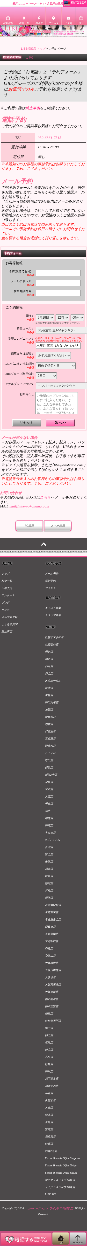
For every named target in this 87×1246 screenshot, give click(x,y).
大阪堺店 (50, 977)
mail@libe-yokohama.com (29, 506)
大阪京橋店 (51, 991)
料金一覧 (6, 580)
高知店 (49, 1071)
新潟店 (49, 847)
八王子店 (50, 753)
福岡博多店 (51, 1078)
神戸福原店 (51, 999)
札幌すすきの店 (54, 637)
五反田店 (50, 738)
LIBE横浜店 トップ (33, 48)
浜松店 (49, 890)
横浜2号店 (51, 774)
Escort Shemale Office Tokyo (61, 1165)
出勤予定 (6, 588)
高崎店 (49, 825)
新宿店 (49, 687)
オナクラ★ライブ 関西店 (60, 1187)
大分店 (49, 1107)
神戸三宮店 (51, 1006)
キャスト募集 (53, 607)
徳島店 (49, 1064)
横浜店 (49, 767)
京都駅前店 (51, 941)
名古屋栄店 (51, 912)
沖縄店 (49, 1143)
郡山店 (49, 673)
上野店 (49, 709)
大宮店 (49, 796)
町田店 (49, 760)
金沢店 (49, 861)
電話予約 (50, 580)
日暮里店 (50, 731)
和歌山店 (50, 955)
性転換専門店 (53, 1020)
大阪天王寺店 (53, 984)
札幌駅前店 (51, 644)
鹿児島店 (50, 1136)
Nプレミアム (52, 839)
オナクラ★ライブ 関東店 (60, 1179)
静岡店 (49, 883)
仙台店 (49, 666)
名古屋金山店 (53, 919)
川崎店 (49, 781)
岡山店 (49, 1028)
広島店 (49, 1042)
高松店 (49, 1056)
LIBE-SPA (50, 1194)
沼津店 (49, 897)
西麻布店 (50, 745)
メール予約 (51, 573)
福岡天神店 (51, 1085)
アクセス (50, 588)
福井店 (49, 868)
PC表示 (29, 525)
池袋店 (49, 724)
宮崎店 (49, 1129)
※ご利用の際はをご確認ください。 (36, 108)
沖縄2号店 (51, 1151)
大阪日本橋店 (53, 970)
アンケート (8, 595)
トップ (5, 573)
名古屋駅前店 (53, 905)
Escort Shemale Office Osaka (61, 1172)
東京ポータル (53, 680)
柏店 (47, 810)
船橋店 (49, 818)
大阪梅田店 (51, 962)
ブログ (5, 602)
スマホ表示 (58, 525)
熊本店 (49, 1114)
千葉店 (49, 803)
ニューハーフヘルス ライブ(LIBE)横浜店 (49, 1208)
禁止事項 (6, 631)
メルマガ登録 (9, 617)
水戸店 (49, 789)
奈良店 (49, 948)
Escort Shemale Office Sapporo (62, 1158)
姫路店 (49, 1013)
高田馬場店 (51, 702)
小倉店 (49, 1093)
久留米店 (50, 1100)
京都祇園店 (51, 933)
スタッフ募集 (53, 615)
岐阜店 (49, 876)
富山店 (49, 854)
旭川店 (49, 658)
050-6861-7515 (49, 138)
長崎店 (49, 1122)
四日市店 (50, 926)
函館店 (49, 651)
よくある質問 (9, 624)
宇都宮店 (50, 832)
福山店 (49, 1035)
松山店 (49, 1049)
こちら (45, 497)
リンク (5, 609)
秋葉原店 (50, 716)
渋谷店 (49, 695)
